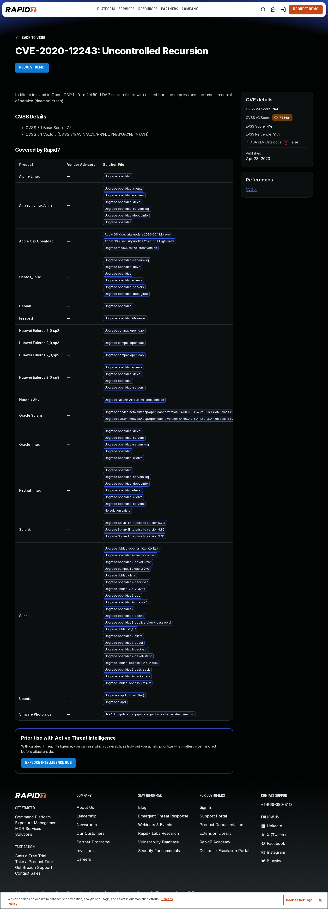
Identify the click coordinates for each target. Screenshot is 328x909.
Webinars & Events (155, 824)
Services (126, 9)
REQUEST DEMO (32, 67)
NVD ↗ (251, 189)
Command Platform (33, 817)
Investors (85, 850)
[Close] (320, 900)
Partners (169, 9)
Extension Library (215, 833)
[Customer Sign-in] (283, 9)
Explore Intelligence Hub (48, 763)
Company (190, 9)
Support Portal (213, 816)
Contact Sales (27, 873)
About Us (85, 807)
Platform (106, 9)
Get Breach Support (33, 867)
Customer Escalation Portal (224, 850)
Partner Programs (93, 842)
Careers (84, 859)
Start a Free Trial (30, 855)
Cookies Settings (299, 900)
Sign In (206, 807)
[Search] (263, 9)
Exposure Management (36, 822)
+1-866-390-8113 (276, 804)
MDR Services (28, 828)
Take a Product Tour (34, 861)
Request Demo (306, 9)
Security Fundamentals (159, 850)
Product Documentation (221, 824)
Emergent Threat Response (163, 816)
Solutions (23, 834)
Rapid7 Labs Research (158, 833)
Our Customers (90, 833)
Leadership (87, 816)
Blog (142, 807)
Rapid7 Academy (215, 842)
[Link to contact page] (273, 9)
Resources (148, 9)
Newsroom (87, 824)
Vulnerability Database (158, 842)
